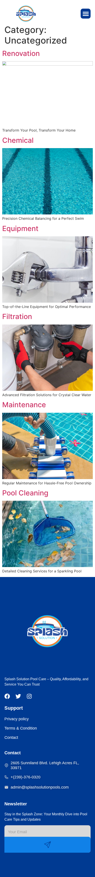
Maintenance (24, 404)
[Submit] (47, 845)
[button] (86, 14)
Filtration (17, 316)
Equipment (20, 228)
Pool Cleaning (25, 493)
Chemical (18, 140)
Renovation (21, 53)
